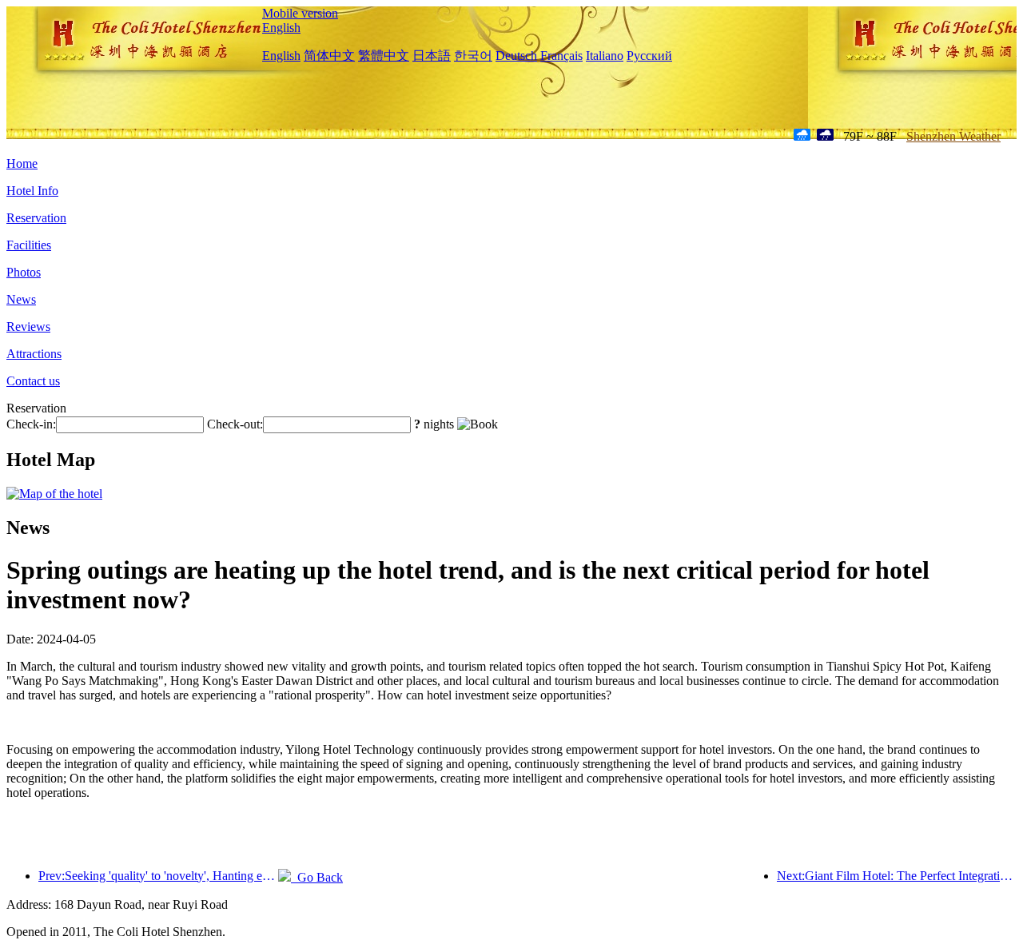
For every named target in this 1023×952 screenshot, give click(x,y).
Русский (649, 55)
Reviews (28, 326)
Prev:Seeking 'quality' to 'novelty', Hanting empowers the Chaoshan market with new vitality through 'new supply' (158, 875)
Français (561, 55)
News (21, 299)
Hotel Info (32, 190)
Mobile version (300, 13)
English (281, 27)
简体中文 (329, 55)
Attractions (34, 353)
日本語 (431, 55)
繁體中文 (383, 55)
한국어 (473, 55)
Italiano (604, 55)
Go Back (317, 877)
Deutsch (516, 55)
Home (22, 163)
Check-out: (235, 424)
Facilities (28, 245)
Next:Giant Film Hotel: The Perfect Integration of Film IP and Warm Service (897, 875)
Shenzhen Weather (953, 136)
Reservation (36, 218)
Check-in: (31, 424)
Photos (23, 272)
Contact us (33, 381)
